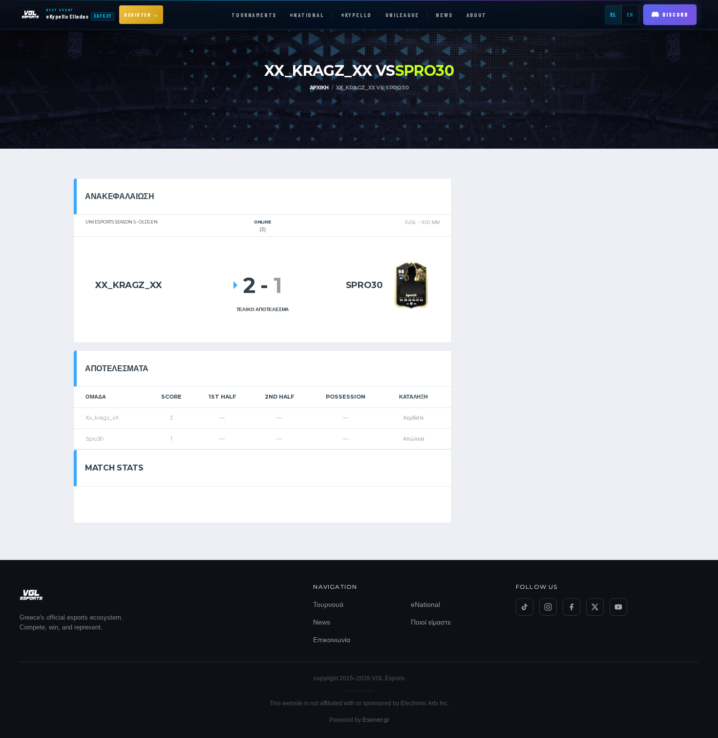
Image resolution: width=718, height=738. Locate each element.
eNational (425, 604)
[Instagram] (548, 607)
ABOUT (476, 14)
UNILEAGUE (402, 14)
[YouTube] (618, 607)
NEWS (444, 14)
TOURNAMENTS (254, 14)
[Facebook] (571, 607)
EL (613, 14)
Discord (675, 14)
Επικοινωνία (331, 640)
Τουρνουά (328, 604)
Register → (141, 15)
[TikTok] (524, 607)
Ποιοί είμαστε (431, 622)
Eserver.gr (375, 719)
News (321, 622)
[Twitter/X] (595, 607)
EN (630, 14)
